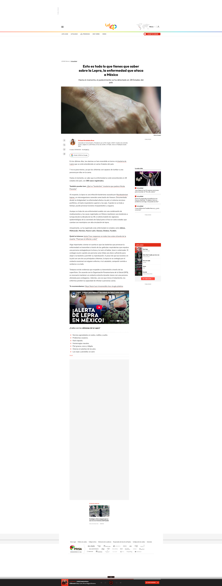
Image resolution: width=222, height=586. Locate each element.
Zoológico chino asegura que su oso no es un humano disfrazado (99, 519)
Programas (86, 34)
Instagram (109, 530)
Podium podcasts (107, 551)
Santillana (107, 546)
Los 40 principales (99, 546)
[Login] (158, 26)
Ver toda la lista (146, 278)
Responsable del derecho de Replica (122, 542)
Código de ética (92, 542)
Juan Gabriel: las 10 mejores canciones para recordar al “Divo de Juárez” (147, 191)
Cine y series (96, 34)
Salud (71, 355)
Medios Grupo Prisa (76, 552)
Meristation (138, 551)
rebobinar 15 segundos (105, 583)
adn (135, 546)
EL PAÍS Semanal (127, 548)
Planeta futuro (134, 548)
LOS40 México (111, 27)
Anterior (101, 583)
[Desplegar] (111, 577)
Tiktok (102, 530)
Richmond (90, 551)
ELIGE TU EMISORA (151, 582)
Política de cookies (82, 542)
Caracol (142, 546)
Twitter (64, 144)
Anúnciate (149, 542)
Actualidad (74, 34)
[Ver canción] (139, 250)
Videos (104, 34)
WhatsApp (64, 149)
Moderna (98, 551)
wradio (108, 548)
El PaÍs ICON (114, 551)
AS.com (129, 546)
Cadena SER (124, 546)
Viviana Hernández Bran (86, 140)
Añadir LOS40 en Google (80, 155)
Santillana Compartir (116, 546)
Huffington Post (93, 548)
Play (111, 582)
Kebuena (140, 548)
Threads (119, 530)
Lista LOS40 (65, 34)
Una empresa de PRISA (76, 547)
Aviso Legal (73, 542)
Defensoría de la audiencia (104, 542)
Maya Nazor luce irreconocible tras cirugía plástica (104, 286)
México (151, 27)
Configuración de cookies (139, 542)
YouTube (105, 530)
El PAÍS (91, 546)
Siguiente (121, 583)
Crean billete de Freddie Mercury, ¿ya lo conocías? (147, 209)
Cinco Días (115, 548)
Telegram (64, 153)
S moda (122, 551)
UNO (103, 548)
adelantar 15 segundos (117, 583)
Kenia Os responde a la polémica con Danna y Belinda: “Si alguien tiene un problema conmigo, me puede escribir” (147, 200)
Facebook (64, 140)
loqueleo (129, 551)
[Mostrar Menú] (63, 27)
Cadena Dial (121, 548)
